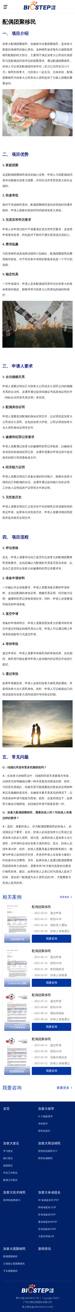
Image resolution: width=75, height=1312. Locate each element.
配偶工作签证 (10, 1180)
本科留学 (43, 1123)
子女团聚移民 (10, 1271)
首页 (6, 1108)
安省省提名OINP (47, 1229)
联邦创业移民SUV (48, 1151)
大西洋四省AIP (46, 1236)
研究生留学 (44, 1130)
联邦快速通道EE (11, 1200)
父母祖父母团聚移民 (14, 1263)
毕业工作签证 (10, 1172)
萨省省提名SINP (47, 1214)
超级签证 (8, 1165)
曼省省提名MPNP (47, 1221)
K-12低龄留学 (45, 1116)
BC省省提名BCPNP (48, 1200)
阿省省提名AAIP (47, 1207)
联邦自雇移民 (45, 1158)
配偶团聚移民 (10, 1256)
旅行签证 (8, 1158)
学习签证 (8, 1151)
